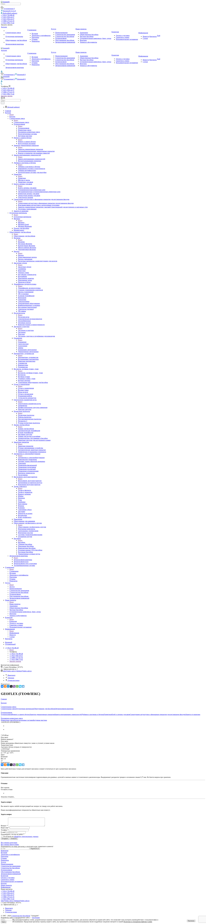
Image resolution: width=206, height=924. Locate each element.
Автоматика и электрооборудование (31, 457)
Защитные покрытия (25, 446)
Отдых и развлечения (26, 388)
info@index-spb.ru (9, 671)
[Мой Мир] (8, 686)
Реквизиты (5, 860)
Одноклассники (13, 680)
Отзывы (4, 858)
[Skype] (20, 686)
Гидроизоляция (23, 128)
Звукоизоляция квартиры (23, 560)
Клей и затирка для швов (27, 188)
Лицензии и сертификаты (10, 854)
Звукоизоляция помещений (11, 874)
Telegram (11, 678)
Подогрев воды (23, 317)
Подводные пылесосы (26, 415)
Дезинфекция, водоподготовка (29, 288)
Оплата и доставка (7, 878)
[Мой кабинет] (1, 72)
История (4, 852)
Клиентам (13, 621)
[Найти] (2, 6)
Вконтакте (11, 675)
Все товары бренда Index (10, 844)
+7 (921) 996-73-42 (7, 23)
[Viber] (14, 686)
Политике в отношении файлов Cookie (137, 922)
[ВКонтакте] (2, 686)
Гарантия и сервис (7, 879)
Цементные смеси (7, 720)
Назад (11, 115)
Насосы (21, 255)
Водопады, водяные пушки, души (30, 373)
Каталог (12, 116)
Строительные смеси (21, 122)
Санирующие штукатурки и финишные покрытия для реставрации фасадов (46, 203)
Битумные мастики (40, 720)
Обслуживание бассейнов (10, 872)
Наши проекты (14, 604)
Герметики (22, 178)
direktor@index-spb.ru (24, 671)
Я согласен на (20, 836)
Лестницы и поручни (26, 330)
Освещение (22, 342)
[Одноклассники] (5, 686)
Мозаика (21, 222)
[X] (11, 686)
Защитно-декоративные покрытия (30, 149)
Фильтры (21, 242)
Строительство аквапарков (10, 866)
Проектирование (7, 864)
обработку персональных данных (26, 836)
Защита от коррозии (193, 714)
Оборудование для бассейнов (24, 236)
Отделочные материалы (22, 217)
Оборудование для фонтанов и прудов (32, 527)
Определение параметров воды (29, 404)
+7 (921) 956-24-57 (7, 17)
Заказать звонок (6, 96)
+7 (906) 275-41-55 (7, 21)
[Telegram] (23, 686)
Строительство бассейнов (10, 868)
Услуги (12, 587)
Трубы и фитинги (24, 490)
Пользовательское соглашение (12, 881)
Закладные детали (24, 267)
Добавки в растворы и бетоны (29, 167)
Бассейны (21, 542)
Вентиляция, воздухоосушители (30, 481)
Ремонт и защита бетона (27, 141)
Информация (14, 633)
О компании (13, 571)
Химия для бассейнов (26, 429)
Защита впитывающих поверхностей (31, 159)
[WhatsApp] (17, 686)
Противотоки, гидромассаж (28, 357)
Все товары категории (9, 843)
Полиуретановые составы (23, 720)
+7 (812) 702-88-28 (7, 15)
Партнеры (4, 856)
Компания (4, 851)
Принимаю (191, 921)
